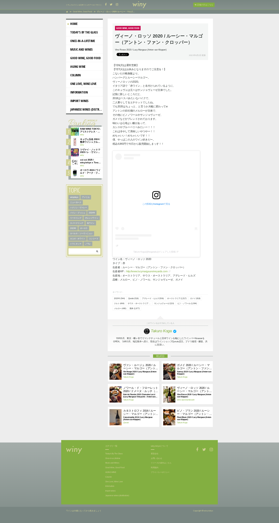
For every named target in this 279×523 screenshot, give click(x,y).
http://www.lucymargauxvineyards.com (146, 271)
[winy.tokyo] (139, 5)
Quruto (126, 422)
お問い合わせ (156, 458)
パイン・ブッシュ (77, 213)
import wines (79, 101)
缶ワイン (90, 223)
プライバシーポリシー (160, 472)
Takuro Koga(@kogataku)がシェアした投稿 (154, 251)
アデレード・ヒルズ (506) (153, 298)
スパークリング (76, 223)
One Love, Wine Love (83, 83)
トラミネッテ (75, 244)
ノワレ (88, 244)
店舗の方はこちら (204, 5)
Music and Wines (81, 49)
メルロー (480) (120, 308)
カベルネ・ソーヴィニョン (81, 233)
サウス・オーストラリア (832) (140, 303)
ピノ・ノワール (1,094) (187, 303)
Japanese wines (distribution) (86, 109)
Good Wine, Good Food (85, 58)
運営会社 (154, 454)
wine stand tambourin (185, 400)
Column (75, 75)
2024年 (92, 213)
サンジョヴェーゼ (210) (164, 303)
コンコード (93, 238)
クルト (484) (119, 303)
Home (73, 24)
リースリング (75, 218)
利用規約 (154, 467)
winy (82, 135)
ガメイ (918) (195, 298)
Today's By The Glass (84, 32)
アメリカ (85, 197)
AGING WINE (77, 66)
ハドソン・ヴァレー (78, 207)
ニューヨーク (75, 202)
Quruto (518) (133, 298)
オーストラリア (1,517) (176, 298)
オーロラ (84, 228)
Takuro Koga (128, 377)
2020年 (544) (119, 298)
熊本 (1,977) (135, 308)
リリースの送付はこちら (161, 463)
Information (79, 92)
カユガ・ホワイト (77, 238)
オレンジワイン (91, 218)
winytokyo (74, 197)
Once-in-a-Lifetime (82, 41)
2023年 (73, 228)
